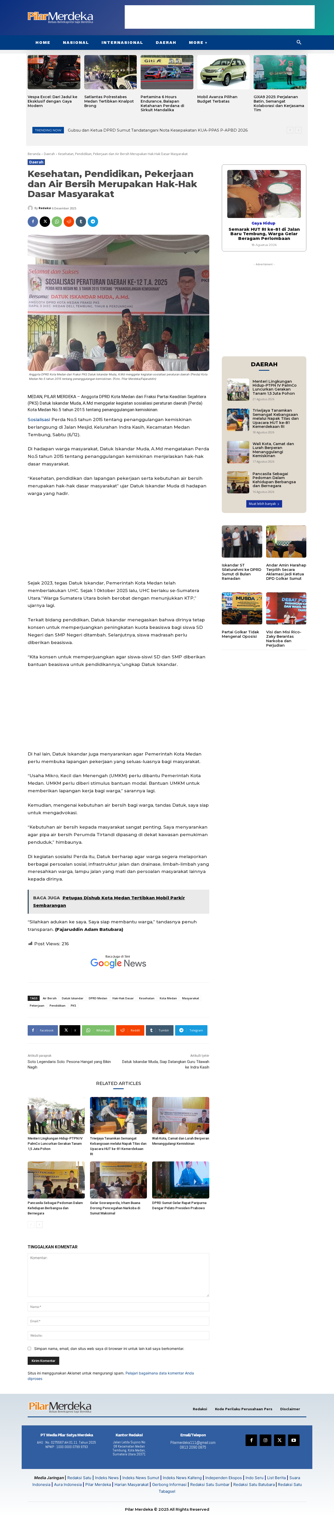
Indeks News (107, 1477)
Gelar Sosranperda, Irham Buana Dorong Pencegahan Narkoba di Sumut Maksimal (115, 1208)
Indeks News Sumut (140, 1477)
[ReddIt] (69, 221)
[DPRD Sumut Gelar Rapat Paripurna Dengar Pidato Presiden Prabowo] (180, 1180)
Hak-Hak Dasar (123, 998)
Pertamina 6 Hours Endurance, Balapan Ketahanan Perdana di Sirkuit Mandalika (162, 103)
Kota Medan (168, 998)
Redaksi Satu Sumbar (210, 1484)
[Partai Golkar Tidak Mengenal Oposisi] (242, 608)
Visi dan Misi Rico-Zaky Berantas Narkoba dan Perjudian (283, 638)
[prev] (290, 130)
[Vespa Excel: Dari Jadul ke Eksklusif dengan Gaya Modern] (54, 72)
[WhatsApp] (57, 221)
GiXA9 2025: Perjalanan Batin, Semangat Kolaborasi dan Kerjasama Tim (279, 103)
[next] (298, 130)
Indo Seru (255, 1477)
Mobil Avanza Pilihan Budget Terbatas (217, 99)
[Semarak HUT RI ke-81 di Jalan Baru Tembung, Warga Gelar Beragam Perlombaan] (264, 194)
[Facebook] (33, 221)
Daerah (49, 154)
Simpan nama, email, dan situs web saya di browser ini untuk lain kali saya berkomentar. (109, 1348)
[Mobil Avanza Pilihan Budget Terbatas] (223, 72)
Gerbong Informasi (169, 1484)
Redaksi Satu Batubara (254, 1484)
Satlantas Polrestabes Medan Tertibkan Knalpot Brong (109, 101)
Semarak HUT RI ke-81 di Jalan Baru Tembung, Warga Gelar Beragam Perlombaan (264, 234)
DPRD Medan (98, 998)
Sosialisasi (39, 419)
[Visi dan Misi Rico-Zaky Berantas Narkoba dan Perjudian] (286, 608)
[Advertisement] (220, 17)
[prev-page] (31, 1224)
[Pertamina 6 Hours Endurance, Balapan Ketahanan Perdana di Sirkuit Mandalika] (167, 72)
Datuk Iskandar (73, 998)
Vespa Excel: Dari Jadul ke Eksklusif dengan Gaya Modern (52, 101)
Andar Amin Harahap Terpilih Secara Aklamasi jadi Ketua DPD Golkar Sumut (286, 572)
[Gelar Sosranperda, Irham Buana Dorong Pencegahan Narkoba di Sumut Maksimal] (118, 1180)
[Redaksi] (31, 208)
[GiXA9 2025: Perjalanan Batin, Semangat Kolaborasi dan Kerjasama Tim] (280, 72)
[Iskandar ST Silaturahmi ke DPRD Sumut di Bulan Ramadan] (242, 542)
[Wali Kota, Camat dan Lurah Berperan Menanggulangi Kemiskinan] (180, 1115)
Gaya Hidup (263, 223)
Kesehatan (146, 998)
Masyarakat (190, 998)
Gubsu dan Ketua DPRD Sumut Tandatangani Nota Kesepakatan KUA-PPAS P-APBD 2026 (158, 130)
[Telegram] (93, 221)
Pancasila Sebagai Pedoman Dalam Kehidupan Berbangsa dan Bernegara (55, 1208)
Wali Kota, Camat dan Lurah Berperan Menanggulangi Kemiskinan (273, 449)
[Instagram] (265, 1440)
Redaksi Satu (79, 1477)
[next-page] (39, 1224)
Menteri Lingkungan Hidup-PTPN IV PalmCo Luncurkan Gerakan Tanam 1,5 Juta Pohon (55, 1143)
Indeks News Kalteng (182, 1477)
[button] (299, 42)
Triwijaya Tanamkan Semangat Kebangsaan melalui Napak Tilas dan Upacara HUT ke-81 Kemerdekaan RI (276, 418)
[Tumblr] (81, 221)
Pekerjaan (37, 1005)
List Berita (276, 1477)
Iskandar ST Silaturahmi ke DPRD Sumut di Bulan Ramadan (241, 572)
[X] (45, 221)
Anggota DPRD (95, 396)
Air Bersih (50, 998)
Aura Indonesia (68, 1484)
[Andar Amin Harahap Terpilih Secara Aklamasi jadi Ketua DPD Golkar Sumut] (286, 542)
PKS (73, 1005)
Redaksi (45, 208)
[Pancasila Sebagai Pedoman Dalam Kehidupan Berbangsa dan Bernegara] (56, 1180)
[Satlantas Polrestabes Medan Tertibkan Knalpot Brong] (110, 72)
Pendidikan (57, 1005)
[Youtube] (294, 1440)
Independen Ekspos (223, 1477)
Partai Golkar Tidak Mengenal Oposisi (240, 634)
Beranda (34, 154)
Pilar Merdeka (98, 1484)
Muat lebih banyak (262, 503)
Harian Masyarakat (131, 1484)
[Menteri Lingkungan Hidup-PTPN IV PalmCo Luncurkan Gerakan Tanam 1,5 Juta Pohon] (56, 1115)
